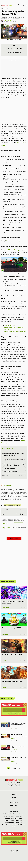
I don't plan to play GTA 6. (10, 471)
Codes (6, 8)
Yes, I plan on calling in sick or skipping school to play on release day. (14, 464)
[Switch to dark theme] (23, 5)
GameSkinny (18, 820)
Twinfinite (15, 814)
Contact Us (14, 800)
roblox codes (10, 505)
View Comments (14, 538)
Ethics (14, 797)
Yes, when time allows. (10, 468)
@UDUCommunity (10, 325)
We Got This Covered (16, 818)
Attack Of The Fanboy (9, 816)
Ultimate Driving (13, 250)
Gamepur (21, 814)
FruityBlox (14, 824)
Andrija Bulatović (7, 20)
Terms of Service (11, 713)
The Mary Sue (18, 822)
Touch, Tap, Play (6, 824)
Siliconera (7, 818)
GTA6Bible (13, 827)
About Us (14, 794)
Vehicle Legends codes (13, 241)
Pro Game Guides (7, 814)
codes (5, 505)
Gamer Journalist (9, 820)
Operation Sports (9, 822)
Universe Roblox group (14, 331)
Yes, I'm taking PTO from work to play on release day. (14, 460)
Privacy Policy (17, 713)
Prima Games (19, 816)
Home (2, 8)
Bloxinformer (21, 824)
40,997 (16, 768)
